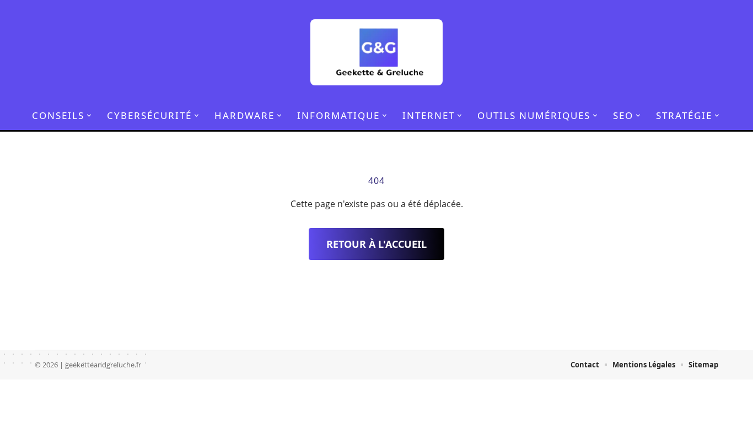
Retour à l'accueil (376, 244)
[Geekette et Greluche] (376, 52)
